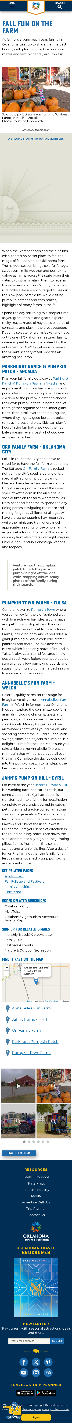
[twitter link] (36, 1362)
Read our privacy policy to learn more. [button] (45, 1409)
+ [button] (7, 968)
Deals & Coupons (36, 1177)
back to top (19, 1153)
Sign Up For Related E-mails (26, 929)
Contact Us (36, 1215)
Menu (12, 3)
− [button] (7, 973)
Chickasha (13, 892)
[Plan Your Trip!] (13, 1410)
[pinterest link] (48, 1362)
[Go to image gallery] (36, 111)
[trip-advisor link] (48, 1372)
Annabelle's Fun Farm (31, 1008)
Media (36, 1196)
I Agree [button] (36, 1417)
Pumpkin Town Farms (31, 1053)
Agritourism (14, 876)
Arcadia (52, 383)
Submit (57, 1341)
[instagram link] (36, 1372)
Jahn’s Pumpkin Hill (51, 785)
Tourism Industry (36, 1190)
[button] (12, 6)
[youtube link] (23, 1372)
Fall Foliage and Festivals (24, 881)
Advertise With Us (36, 1202)
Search (60, 3)
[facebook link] (23, 1362)
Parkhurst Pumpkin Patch (35, 1042)
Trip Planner (36, 1209)
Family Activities (18, 887)
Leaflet (30, 1001)
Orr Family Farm (36, 469)
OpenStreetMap (51, 1001)
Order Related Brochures (24, 901)
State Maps (36, 1183)
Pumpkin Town (43, 610)
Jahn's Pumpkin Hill (29, 1019)
